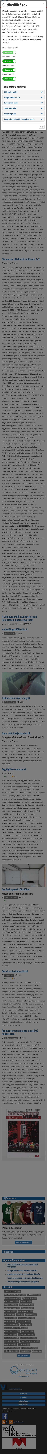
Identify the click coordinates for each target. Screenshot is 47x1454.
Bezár (41, 127)
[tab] (23, 92)
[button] (10, 91)
